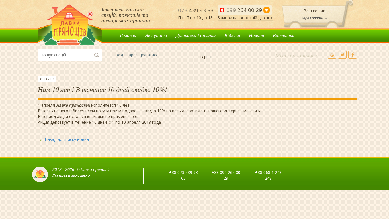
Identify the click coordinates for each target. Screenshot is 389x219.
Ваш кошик (314, 10)
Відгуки (232, 35)
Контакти (284, 35)
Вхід (119, 54)
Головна (128, 35)
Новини (256, 35)
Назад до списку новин (67, 139)
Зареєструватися (142, 54)
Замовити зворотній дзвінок (245, 17)
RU (208, 57)
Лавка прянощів (70, 24)
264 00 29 (244, 10)
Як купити (156, 35)
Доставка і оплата (196, 35)
